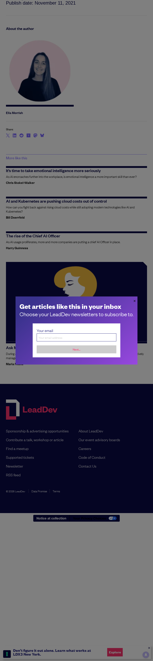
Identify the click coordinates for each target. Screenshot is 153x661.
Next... (76, 349)
